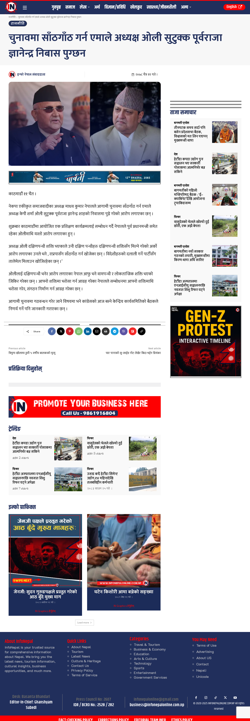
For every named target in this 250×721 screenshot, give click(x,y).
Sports (139, 668)
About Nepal (81, 646)
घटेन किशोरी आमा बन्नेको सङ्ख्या (123, 592)
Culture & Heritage (86, 661)
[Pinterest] (70, 331)
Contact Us (80, 665)
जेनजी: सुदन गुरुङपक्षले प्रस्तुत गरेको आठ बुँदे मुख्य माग (45, 594)
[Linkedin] (88, 331)
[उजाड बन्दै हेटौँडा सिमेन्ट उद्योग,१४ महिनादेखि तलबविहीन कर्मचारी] (143, 479)
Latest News (80, 656)
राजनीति (12, 17)
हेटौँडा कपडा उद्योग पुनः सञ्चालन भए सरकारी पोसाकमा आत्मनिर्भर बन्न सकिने (32, 447)
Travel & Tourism (147, 644)
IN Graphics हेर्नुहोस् (45, 611)
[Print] (106, 331)
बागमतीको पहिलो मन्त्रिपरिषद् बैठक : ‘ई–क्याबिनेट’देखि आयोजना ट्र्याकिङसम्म (189, 197)
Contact (202, 664)
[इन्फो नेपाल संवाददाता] (13, 74)
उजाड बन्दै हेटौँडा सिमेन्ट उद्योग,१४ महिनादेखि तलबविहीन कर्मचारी (102, 478)
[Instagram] (206, 698)
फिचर (90, 438)
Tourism (77, 651)
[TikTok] (216, 698)
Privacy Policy (82, 670)
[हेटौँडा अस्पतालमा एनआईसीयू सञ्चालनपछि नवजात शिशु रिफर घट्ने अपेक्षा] (68, 479)
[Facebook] (52, 331)
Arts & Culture (145, 658)
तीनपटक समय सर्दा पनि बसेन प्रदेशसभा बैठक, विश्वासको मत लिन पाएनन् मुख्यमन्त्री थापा (190, 134)
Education (141, 653)
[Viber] (124, 331)
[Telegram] (115, 331)
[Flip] (133, 331)
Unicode (202, 676)
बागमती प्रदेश (181, 122)
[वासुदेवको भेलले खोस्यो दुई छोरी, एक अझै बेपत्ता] (143, 448)
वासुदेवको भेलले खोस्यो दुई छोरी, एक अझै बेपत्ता (104, 445)
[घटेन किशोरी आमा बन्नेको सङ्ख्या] (124, 550)
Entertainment (145, 672)
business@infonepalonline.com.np (157, 705)
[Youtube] (235, 698)
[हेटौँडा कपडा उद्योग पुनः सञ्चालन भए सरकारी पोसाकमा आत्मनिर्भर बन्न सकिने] (68, 448)
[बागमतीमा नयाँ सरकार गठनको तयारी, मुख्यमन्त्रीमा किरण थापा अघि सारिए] (225, 256)
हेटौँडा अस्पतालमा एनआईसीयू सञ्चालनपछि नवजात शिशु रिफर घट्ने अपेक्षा (31, 478)
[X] (61, 331)
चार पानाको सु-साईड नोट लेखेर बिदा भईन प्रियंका (133, 353)
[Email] (97, 331)
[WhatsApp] (79, 331)
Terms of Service (84, 675)
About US (204, 657)
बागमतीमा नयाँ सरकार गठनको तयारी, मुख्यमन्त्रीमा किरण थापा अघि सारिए (192, 256)
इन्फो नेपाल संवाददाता (31, 74)
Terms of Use (206, 645)
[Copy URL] (142, 331)
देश (14, 438)
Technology (143, 663)
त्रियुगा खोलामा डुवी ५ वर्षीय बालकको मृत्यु (32, 353)
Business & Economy (150, 649)
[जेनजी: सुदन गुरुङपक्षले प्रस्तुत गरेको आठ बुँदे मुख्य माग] (45, 550)
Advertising (205, 651)
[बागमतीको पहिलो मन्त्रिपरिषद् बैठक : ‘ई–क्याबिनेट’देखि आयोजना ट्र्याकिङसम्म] (225, 195)
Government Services (150, 677)
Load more (83, 622)
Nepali (201, 670)
